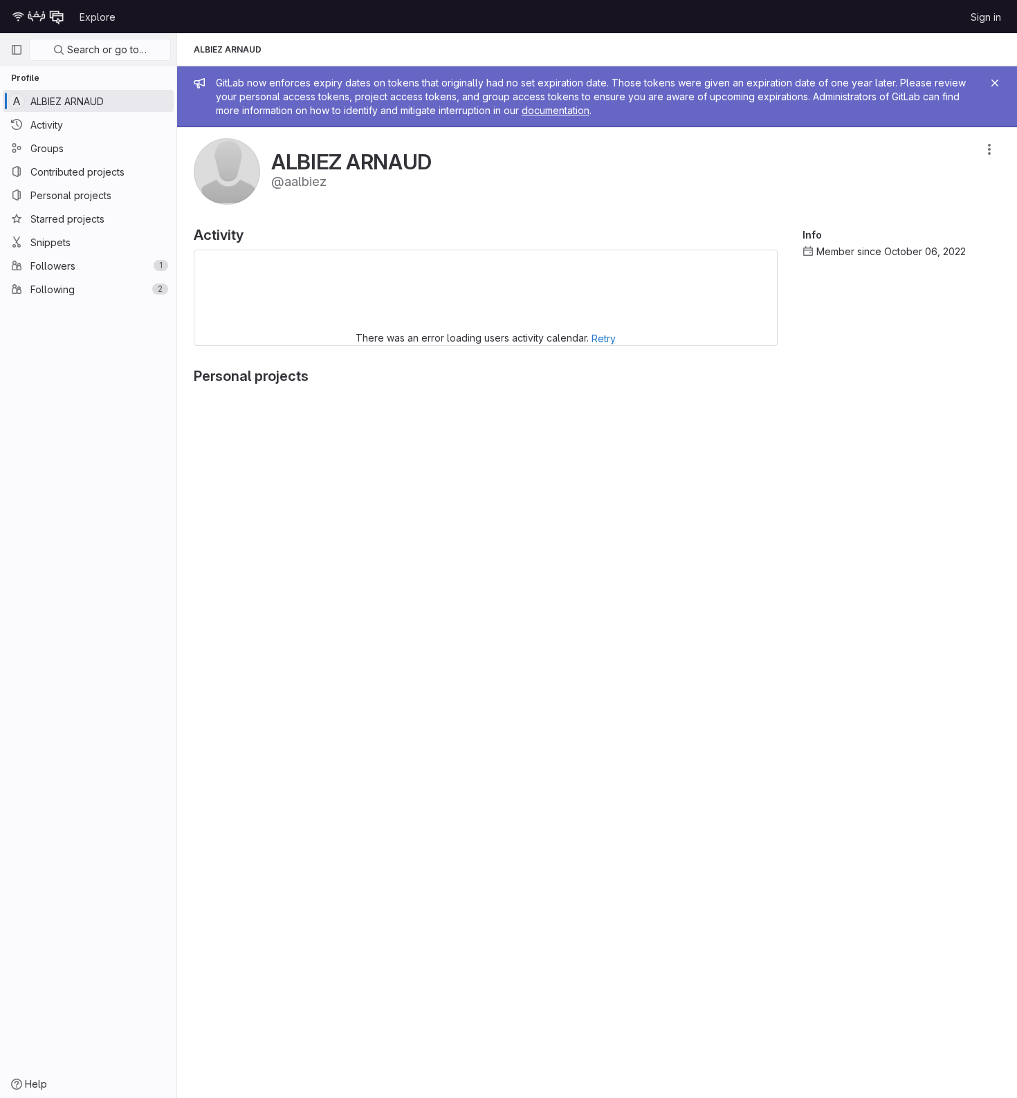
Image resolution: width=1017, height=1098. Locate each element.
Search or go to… (105, 49)
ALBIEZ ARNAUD (228, 49)
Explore (98, 17)
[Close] (995, 83)
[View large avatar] (227, 170)
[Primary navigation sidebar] (17, 50)
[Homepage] (38, 17)
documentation (555, 110)
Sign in (986, 17)
